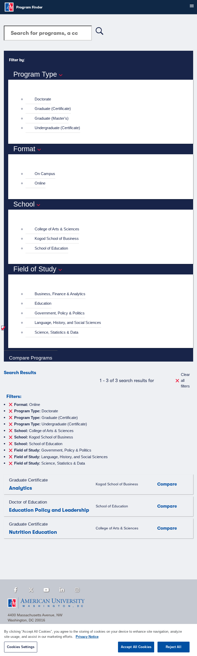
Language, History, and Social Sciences (68, 322)
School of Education (51, 248)
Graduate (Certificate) (53, 108)
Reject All (173, 647)
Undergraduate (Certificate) (57, 128)
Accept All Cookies (136, 647)
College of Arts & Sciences (57, 229)
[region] (98, 640)
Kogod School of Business (57, 238)
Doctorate (43, 99)
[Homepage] (98, 603)
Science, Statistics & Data (56, 332)
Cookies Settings (20, 647)
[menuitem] (102, 99)
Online (40, 183)
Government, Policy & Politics (60, 313)
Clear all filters (185, 380)
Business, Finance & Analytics (60, 294)
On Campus (45, 173)
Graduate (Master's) (51, 118)
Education (43, 303)
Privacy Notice (87, 637)
